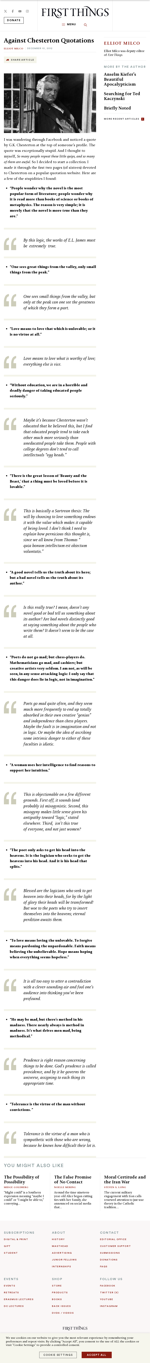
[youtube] (19, 11)
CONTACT (109, 1232)
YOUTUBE (106, 1299)
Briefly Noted (117, 108)
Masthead (60, 1246)
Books (57, 1299)
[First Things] (75, 12)
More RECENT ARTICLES (121, 119)
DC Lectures (14, 1306)
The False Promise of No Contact (72, 1179)
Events (9, 1286)
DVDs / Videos (63, 1313)
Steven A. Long (115, 1187)
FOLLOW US (111, 1279)
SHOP (57, 1279)
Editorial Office (113, 1239)
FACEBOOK (107, 1286)
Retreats (11, 1292)
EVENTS (11, 1279)
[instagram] (27, 11)
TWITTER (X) (109, 1292)
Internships (61, 1266)
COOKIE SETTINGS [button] (58, 1355)
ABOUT (58, 1232)
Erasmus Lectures (19, 1299)
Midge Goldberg (16, 1187)
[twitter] (5, 11)
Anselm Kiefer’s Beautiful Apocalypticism (120, 79)
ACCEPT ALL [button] (96, 1355)
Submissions (110, 1253)
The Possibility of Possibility (21, 1179)
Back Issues (61, 1306)
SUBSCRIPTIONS (19, 1232)
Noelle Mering (65, 1187)
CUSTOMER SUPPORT (115, 1246)
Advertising (62, 1253)
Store (57, 1286)
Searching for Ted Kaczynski (122, 96)
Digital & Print (16, 1239)
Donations (109, 1260)
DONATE (14, 20)
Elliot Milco (13, 48)
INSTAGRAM (109, 1306)
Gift (7, 1246)
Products (60, 1292)
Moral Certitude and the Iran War (125, 1179)
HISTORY (58, 1239)
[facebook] (12, 11)
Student (11, 1253)
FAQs (104, 1266)
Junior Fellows (64, 1260)
